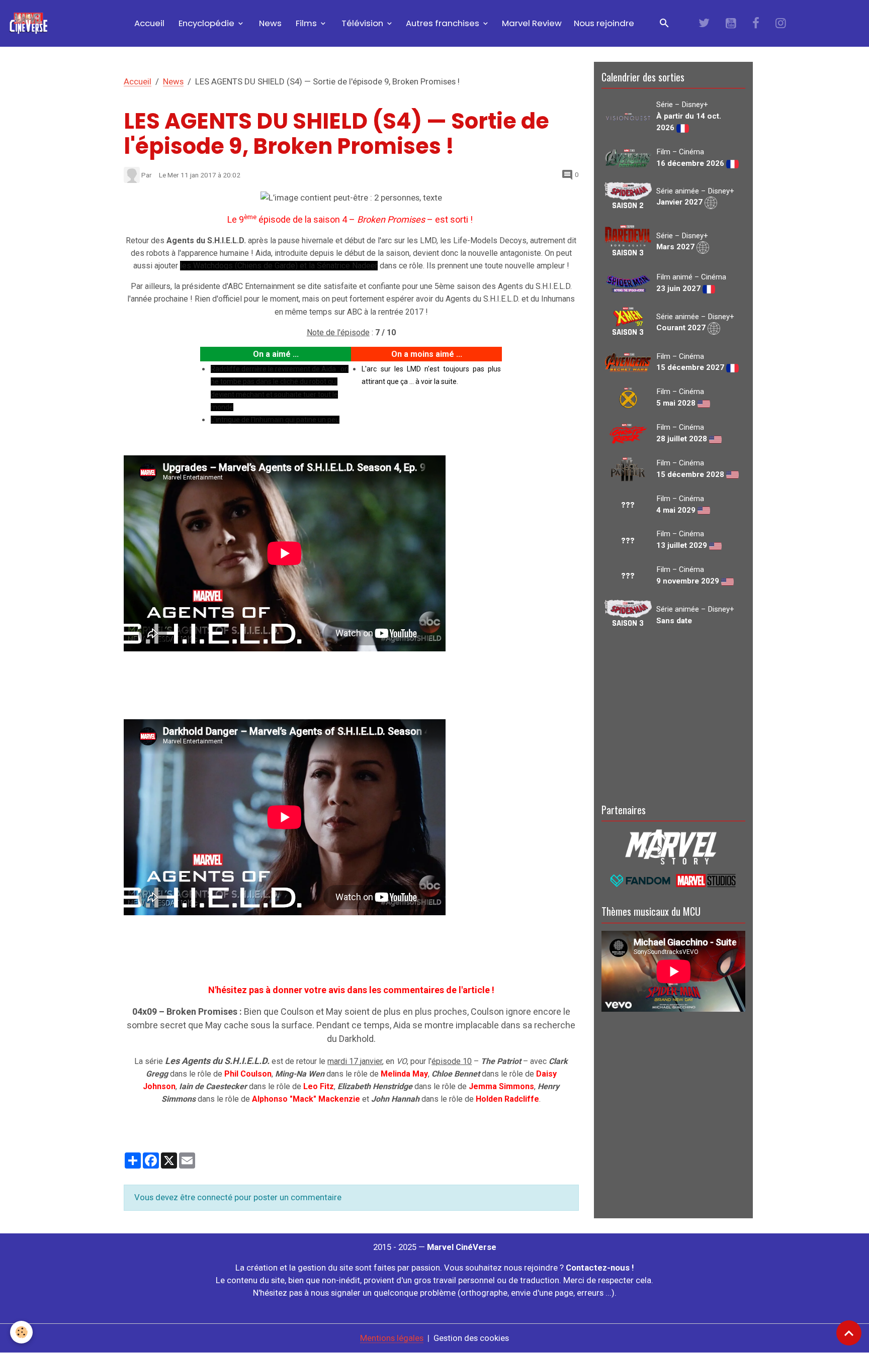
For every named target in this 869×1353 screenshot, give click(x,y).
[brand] (30, 23)
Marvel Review (532, 23)
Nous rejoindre (604, 23)
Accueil (148, 23)
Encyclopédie (206, 23)
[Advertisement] (673, 714)
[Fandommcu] (673, 880)
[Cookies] (21, 1332)
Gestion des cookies (471, 1338)
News (269, 23)
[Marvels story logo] (673, 846)
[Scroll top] (848, 1332)
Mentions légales (391, 1338)
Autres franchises (443, 23)
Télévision (362, 23)
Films (306, 23)
